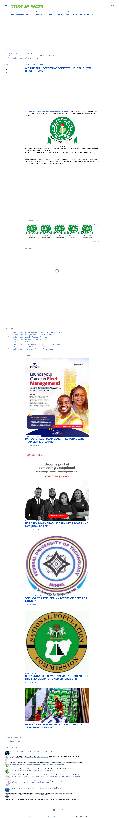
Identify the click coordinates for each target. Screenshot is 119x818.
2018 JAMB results (78, 159)
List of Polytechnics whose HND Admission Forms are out (29, 346)
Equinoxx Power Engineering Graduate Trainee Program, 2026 (35, 789)
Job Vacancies (48, 14)
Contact (38, 817)
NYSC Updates (59, 14)
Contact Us (88, 14)
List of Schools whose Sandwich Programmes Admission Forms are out (34, 344)
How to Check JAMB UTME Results (22, 53)
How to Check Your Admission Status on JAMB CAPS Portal (31, 55)
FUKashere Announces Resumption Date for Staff (30, 758)
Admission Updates (23, 14)
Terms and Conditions (62, 817)
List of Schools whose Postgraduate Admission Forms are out (30, 349)
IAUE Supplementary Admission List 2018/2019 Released (31, 752)
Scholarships (36, 14)
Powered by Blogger (61, 809)
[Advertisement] (58, 29)
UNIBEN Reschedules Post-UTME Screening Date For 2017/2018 (34, 782)
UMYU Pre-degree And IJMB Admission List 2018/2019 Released (33, 770)
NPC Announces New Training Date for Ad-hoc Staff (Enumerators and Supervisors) (56, 677)
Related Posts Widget (95, 241)
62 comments (33, 682)
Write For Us (70, 14)
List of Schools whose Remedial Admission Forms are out (29, 337)
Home (13, 14)
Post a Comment (34, 445)
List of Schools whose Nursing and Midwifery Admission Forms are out (34, 332)
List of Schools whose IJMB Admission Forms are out (27, 339)
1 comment (33, 604)
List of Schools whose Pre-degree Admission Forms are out (29, 334)
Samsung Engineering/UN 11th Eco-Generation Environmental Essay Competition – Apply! (46, 776)
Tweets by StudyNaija (12, 741)
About (31, 817)
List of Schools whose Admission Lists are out (25, 58)
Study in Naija (27, 6)
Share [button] (6, 65)
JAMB (7, 72)
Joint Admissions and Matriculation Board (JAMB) (48, 111)
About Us (79, 14)
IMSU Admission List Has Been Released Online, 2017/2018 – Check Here (37, 764)
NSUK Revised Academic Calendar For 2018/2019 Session (31, 795)
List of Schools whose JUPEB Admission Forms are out (28, 342)
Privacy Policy (47, 817)
